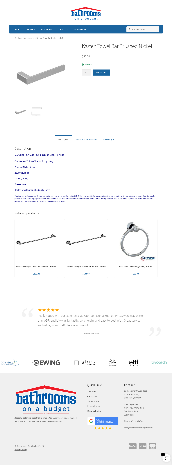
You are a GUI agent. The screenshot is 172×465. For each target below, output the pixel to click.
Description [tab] (63, 139)
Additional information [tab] (86, 139)
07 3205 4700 (80, 29)
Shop (17, 29)
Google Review (104, 421)
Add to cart (101, 72)
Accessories (29, 38)
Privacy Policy (93, 406)
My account (46, 29)
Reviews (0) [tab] (108, 139)
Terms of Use (93, 401)
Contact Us (63, 29)
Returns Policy (94, 411)
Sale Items (30, 29)
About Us (91, 391)
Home (20, 38)
